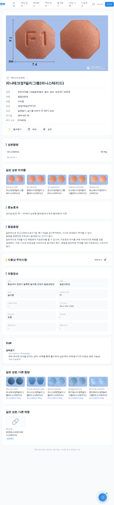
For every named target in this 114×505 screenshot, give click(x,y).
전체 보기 (98, 260)
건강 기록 (72, 4)
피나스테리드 (13, 151)
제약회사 (36, 4)
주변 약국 (48, 4)
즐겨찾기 (60, 4)
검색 (14, 4)
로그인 (109, 4)
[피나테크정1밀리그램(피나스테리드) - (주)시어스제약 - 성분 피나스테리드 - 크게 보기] (57, 43)
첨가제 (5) (11, 157)
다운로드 (84, 4)
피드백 (100, 4)
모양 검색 (24, 4)
